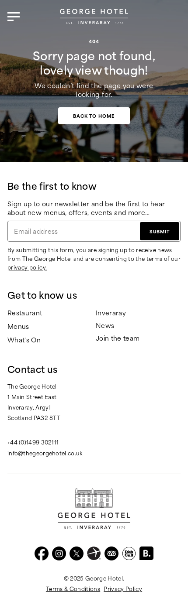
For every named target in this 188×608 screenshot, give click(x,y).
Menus (18, 326)
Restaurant (24, 313)
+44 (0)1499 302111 (33, 441)
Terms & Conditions (73, 588)
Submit (160, 231)
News (105, 325)
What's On (24, 340)
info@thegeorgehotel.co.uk (45, 452)
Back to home (94, 115)
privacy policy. (27, 267)
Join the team (118, 338)
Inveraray (111, 313)
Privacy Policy (123, 588)
